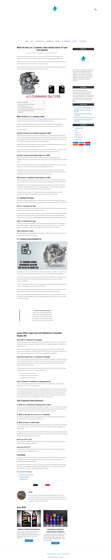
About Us (53, 553)
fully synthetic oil (44, 119)
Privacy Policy (65, 553)
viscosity (25, 179)
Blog (32, 41)
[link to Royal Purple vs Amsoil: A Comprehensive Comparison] (55, 518)
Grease (57, 41)
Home (26, 41)
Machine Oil (50, 41)
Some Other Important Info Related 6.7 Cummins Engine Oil (32, 109)
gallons (34, 342)
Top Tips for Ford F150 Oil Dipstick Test (83, 107)
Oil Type (75, 41)
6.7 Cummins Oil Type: (23, 106)
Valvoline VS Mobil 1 (24, 477)
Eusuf (33, 52)
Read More (29, 540)
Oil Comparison (66, 41)
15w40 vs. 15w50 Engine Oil (26, 474)
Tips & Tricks (82, 41)
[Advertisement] (55, 29)
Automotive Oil (40, 41)
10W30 (38, 213)
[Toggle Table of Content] (43, 102)
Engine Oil (40, 52)
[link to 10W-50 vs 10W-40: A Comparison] (29, 518)
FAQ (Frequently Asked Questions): (26, 110)
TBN (28, 393)
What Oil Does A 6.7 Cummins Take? (26, 104)
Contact (59, 553)
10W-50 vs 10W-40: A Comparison (29, 529)
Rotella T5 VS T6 (24, 479)
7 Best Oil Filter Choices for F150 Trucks (83, 117)
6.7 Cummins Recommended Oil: (26, 107)
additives (47, 187)
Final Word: (21, 112)
